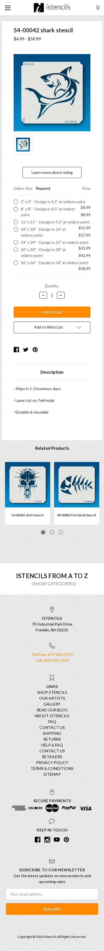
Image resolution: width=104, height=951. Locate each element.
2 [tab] (52, 532)
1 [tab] (43, 532)
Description (52, 371)
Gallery (52, 704)
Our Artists (52, 698)
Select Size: (52, 188)
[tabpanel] (27, 493)
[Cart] (98, 7)
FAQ (52, 721)
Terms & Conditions (52, 768)
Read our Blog (52, 709)
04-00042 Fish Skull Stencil (76, 515)
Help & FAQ (52, 745)
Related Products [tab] (52, 448)
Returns (52, 739)
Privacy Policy (52, 762)
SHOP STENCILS (52, 692)
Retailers (52, 756)
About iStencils (52, 715)
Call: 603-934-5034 (52, 660)
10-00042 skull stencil (27, 515)
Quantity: (52, 286)
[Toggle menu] (7, 7)
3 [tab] (61, 532)
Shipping (52, 733)
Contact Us (52, 727)
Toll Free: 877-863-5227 (52, 654)
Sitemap (52, 774)
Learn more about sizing (52, 172)
